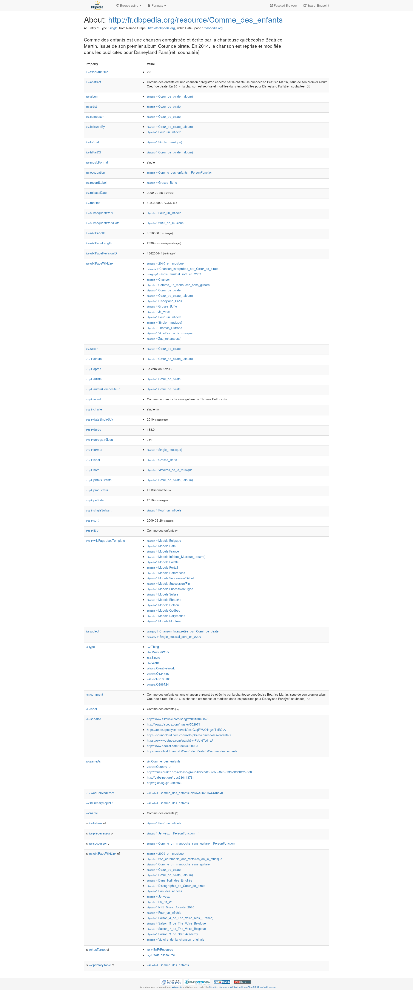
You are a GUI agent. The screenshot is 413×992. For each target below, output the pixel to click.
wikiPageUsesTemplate (105, 540)
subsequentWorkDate (103, 223)
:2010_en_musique (165, 223)
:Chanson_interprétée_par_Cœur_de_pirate (183, 268)
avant (93, 399)
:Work (153, 663)
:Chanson (159, 279)
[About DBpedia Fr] (97, 5)
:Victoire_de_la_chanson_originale (175, 939)
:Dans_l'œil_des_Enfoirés (169, 880)
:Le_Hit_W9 (160, 902)
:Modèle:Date (161, 546)
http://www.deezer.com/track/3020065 (172, 746)
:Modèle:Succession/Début (170, 578)
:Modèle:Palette (163, 562)
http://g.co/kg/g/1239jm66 (164, 783)
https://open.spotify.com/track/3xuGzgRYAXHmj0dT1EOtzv (186, 729)
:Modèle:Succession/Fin (168, 583)
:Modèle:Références (166, 573)
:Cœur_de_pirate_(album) (170, 96)
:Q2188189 (159, 679)
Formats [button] (157, 5)
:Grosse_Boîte (162, 182)
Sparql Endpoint (318, 5)
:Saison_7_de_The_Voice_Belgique (176, 928)
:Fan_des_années (164, 891)
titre (92, 530)
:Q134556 (158, 673)
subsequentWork (99, 213)
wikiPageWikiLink (99, 263)
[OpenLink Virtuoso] (171, 981)
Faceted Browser (285, 5)
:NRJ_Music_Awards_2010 (170, 907)
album (92, 96)
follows (95, 823)
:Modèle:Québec (163, 610)
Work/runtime (97, 72)
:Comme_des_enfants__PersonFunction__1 (182, 172)
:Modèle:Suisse (162, 594)
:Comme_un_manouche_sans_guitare (178, 285)
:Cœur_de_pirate (164, 106)
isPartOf (93, 152)
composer (95, 116)
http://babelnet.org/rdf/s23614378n (170, 777)
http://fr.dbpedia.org (161, 28)
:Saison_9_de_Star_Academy (172, 934)
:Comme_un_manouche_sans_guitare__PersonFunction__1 (193, 843)
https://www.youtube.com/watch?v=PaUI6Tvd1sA (180, 740)
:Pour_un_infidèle (164, 132)
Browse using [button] (129, 5)
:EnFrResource (160, 949)
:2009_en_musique (165, 853)
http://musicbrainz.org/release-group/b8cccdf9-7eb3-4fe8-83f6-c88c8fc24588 (199, 772)
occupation (95, 172)
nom (92, 470)
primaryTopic (100, 965)
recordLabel (96, 182)
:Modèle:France (163, 551)
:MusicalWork (158, 652)
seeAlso (93, 719)
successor (98, 843)
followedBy (95, 126)
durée (93, 429)
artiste (94, 379)
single (113, 28)
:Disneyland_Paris (164, 301)
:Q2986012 (159, 766)
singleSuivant (98, 510)
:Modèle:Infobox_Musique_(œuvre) (176, 556)
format (92, 142)
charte (94, 409)
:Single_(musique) (164, 142)
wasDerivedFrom (100, 793)
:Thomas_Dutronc (164, 328)
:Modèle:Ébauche (164, 599)
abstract (93, 82)
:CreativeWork (161, 668)
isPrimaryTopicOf (99, 803)
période (95, 500)
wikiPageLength (99, 243)
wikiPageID (95, 233)
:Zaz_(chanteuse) (164, 338)
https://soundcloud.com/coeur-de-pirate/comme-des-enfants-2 (189, 735)
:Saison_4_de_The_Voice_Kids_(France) (180, 918)
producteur (97, 490)
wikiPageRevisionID (101, 253)
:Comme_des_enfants (163, 761)
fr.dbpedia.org (213, 28)
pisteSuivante (99, 480)
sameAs (93, 761)
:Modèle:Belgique (164, 540)
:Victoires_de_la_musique (170, 333)
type (90, 646)
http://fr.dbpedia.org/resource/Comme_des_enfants (195, 19)
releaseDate (96, 192)
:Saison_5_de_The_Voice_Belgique (176, 923)
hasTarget (97, 949)
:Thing (153, 646)
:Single (153, 657)
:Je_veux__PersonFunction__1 (173, 833)
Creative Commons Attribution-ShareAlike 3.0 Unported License (242, 987)
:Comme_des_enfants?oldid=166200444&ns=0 (185, 793)
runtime (93, 203)
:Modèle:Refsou (163, 605)
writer (92, 348)
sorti (92, 520)
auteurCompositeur (103, 389)
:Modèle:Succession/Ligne (170, 589)
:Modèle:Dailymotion (166, 616)
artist (91, 106)
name (92, 813)
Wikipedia (177, 987)
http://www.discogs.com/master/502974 (173, 724)
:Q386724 (158, 684)
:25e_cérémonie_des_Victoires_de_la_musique (184, 859)
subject (92, 631)
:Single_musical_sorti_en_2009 (174, 274)
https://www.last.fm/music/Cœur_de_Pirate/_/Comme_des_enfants (192, 751)
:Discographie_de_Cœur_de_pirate (176, 885)
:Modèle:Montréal (164, 621)
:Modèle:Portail (162, 567)
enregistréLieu (99, 439)
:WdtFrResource (161, 955)
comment (94, 694)
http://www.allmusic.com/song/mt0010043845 (177, 719)
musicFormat (97, 162)
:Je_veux (158, 311)
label (93, 460)
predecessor (99, 833)
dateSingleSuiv (100, 419)
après (93, 369)
